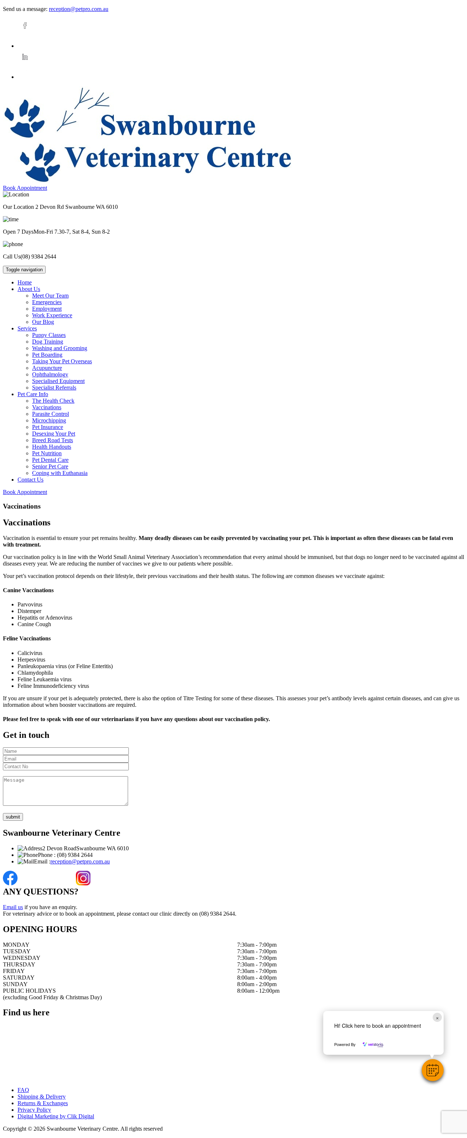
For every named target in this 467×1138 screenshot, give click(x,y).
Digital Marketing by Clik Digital (56, 1116)
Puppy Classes (49, 335)
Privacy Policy (34, 1110)
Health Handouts (51, 447)
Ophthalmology (50, 374)
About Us (29, 289)
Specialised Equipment (58, 381)
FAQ (23, 1090)
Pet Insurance (47, 427)
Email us (13, 907)
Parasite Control (50, 414)
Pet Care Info (33, 394)
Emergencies (47, 302)
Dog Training (47, 341)
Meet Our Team (50, 295)
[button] (433, 1070)
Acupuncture (47, 368)
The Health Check (53, 401)
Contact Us (30, 479)
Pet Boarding (47, 355)
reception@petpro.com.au (78, 9)
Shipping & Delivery (42, 1096)
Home (25, 282)
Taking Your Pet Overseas (62, 361)
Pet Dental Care (50, 460)
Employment (47, 309)
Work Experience (52, 315)
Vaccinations (46, 407)
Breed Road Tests (52, 440)
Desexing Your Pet (53, 433)
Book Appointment (25, 188)
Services (27, 328)
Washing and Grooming (59, 348)
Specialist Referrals (54, 387)
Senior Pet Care (50, 466)
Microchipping (49, 420)
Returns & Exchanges (43, 1103)
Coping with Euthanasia (60, 473)
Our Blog (43, 322)
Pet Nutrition (47, 453)
